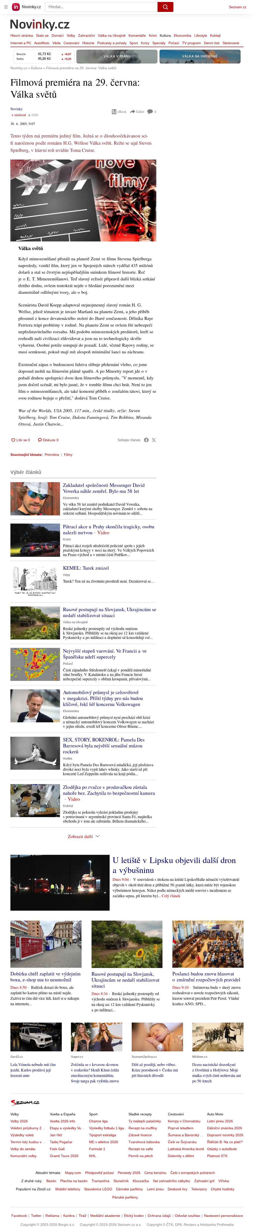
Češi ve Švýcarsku (182, 1142)
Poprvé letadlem (180, 1128)
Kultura (165, 35)
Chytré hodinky (222, 1189)
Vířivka (223, 1181)
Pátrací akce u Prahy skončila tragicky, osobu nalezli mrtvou (108, 529)
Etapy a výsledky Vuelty (68, 1128)
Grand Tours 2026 (64, 1156)
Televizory (199, 1189)
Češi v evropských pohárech (192, 1173)
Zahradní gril (204, 1181)
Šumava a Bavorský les (186, 1135)
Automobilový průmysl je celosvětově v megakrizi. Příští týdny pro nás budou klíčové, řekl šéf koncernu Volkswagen (103, 698)
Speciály (158, 43)
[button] (83, 200)
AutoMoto (41, 43)
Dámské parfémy (129, 1189)
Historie (88, 43)
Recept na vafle (140, 1149)
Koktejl (215, 35)
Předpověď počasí (99, 1173)
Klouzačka (141, 1181)
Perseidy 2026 (129, 1173)
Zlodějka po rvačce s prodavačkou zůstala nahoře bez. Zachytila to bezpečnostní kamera (109, 790)
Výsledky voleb (22, 1135)
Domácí (58, 35)
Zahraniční (86, 35)
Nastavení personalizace (223, 1216)
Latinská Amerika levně (186, 1149)
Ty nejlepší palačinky (144, 1121)
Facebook (19, 1216)
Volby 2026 (19, 1121)
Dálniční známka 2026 (224, 1128)
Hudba (67, 758)
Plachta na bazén (74, 1181)
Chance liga (98, 1121)
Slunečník (121, 1181)
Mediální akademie (105, 1216)
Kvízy (145, 43)
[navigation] (6, 7)
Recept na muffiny (142, 1128)
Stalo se (42, 35)
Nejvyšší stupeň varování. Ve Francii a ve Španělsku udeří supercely (105, 653)
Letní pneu (155, 1189)
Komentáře (137, 35)
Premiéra (52, 455)
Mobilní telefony (67, 1189)
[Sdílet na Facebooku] (146, 439)
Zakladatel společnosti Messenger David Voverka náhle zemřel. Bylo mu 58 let (104, 488)
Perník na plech (140, 1156)
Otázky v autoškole (222, 1149)
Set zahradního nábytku (171, 1181)
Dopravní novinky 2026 (225, 1135)
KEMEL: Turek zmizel (86, 568)
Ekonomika (182, 35)
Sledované (230, 43)
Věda (56, 43)
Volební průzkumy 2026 (28, 1128)
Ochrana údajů (159, 1216)
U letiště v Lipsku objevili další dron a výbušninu (174, 864)
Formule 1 (97, 1149)
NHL (92, 1156)
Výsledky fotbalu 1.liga (106, 1128)
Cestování (71, 43)
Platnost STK (217, 1156)
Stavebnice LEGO (98, 1189)
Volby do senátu (22, 1149)
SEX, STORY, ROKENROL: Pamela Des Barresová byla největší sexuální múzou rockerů (104, 745)
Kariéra (69, 1216)
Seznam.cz (237, 7)
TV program (191, 43)
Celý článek (171, 895)
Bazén (51, 1181)
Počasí (173, 43)
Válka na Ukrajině (112, 35)
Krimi (153, 35)
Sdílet (140, 111)
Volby (71, 35)
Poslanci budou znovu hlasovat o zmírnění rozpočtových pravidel (206, 976)
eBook (122, 111)
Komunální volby (23, 1156)
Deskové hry (177, 1189)
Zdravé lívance (140, 1135)
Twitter (36, 1216)
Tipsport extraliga (102, 1135)
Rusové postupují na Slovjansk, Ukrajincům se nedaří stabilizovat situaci (109, 612)
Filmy (68, 455)
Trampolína (100, 1181)
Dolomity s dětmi (181, 1156)
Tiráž (82, 1216)
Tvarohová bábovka (144, 1142)
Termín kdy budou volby (29, 1142)
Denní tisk (212, 43)
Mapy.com (73, 1173)
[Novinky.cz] (40, 25)
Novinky (16, 108)
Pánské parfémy (125, 1197)
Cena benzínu (155, 1173)
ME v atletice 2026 (103, 1142)
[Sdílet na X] (153, 439)
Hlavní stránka (21, 35)
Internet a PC (20, 43)
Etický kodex (134, 1216)
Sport (133, 43)
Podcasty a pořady (112, 43)
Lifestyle (200, 35)
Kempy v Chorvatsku (184, 1121)
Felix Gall (57, 1149)
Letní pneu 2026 (220, 1121)
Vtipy (66, 575)
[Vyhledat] (165, 7)
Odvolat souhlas (187, 1216)
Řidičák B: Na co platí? (225, 1142)
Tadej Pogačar (61, 1142)
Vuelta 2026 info (62, 1121)
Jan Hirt (56, 1135)
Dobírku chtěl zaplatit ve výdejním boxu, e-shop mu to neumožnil (45, 976)
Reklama (52, 1216)
